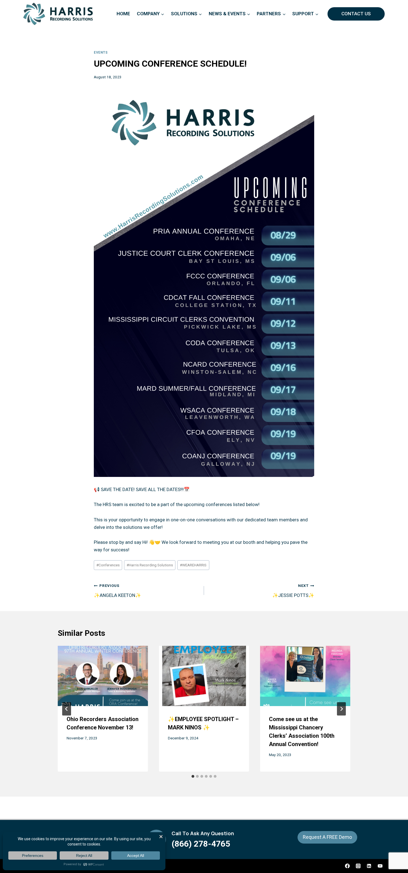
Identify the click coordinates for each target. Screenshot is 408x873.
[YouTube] (380, 866)
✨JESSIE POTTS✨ (293, 590)
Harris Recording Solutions (150, 565)
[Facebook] (347, 866)
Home (123, 13)
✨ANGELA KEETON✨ (117, 590)
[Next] (341, 709)
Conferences (108, 565)
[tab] (193, 776)
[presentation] (103, 676)
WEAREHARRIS (193, 565)
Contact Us (356, 13)
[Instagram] (358, 866)
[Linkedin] (369, 866)
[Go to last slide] (66, 709)
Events (101, 52)
